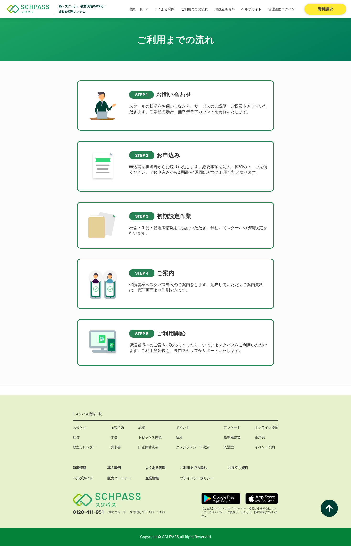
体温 (114, 437)
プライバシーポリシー (196, 478)
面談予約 (117, 427)
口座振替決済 (148, 447)
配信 (76, 437)
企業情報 (152, 478)
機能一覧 (136, 9)
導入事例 (114, 467)
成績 (141, 427)
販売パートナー (119, 478)
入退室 (229, 447)
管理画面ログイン (281, 9)
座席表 (260, 437)
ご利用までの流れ (194, 9)
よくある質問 (164, 9)
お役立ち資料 (225, 9)
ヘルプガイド (251, 9)
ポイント (182, 427)
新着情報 (79, 467)
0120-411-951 (88, 512)
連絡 (179, 437)
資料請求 (325, 8)
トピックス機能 (150, 437)
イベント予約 (265, 447)
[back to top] (329, 508)
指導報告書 (232, 437)
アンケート (232, 427)
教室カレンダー (84, 447)
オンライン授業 (266, 427)
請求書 (116, 447)
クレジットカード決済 (192, 447)
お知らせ (79, 427)
